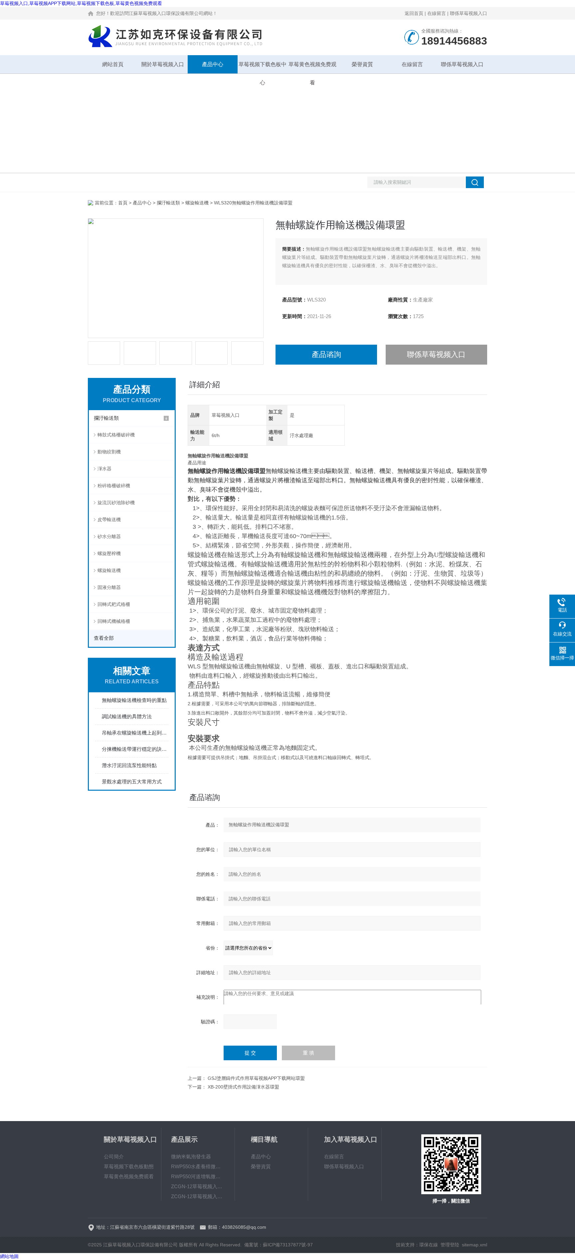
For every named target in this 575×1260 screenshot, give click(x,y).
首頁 (122, 202)
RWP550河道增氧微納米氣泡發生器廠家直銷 (198, 1176)
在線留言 (436, 13)
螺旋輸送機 (197, 202)
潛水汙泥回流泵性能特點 (129, 765)
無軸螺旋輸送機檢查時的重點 (134, 700)
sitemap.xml (474, 1244)
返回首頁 (414, 13)
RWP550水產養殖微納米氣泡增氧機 (198, 1166)
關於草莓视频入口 (162, 64)
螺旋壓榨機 (109, 553)
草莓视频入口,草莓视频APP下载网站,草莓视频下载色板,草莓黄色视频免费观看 (81, 3)
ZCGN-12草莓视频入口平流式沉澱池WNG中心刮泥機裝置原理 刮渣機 (198, 1186)
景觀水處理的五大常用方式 (132, 781)
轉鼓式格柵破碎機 (116, 434)
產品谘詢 (326, 354)
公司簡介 (114, 1156)
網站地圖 (9, 1256)
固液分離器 (109, 587)
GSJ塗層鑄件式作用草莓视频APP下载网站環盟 (256, 1078)
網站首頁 (112, 64)
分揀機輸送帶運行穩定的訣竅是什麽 (135, 749)
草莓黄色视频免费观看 (312, 67)
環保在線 (428, 1244)
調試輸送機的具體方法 (127, 716)
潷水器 (104, 468)
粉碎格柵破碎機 (113, 485)
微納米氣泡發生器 (191, 1156)
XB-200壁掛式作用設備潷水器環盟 (243, 1086)
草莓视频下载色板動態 (129, 1166)
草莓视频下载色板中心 (263, 67)
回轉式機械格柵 (113, 621)
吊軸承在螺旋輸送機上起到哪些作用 (135, 733)
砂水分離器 (109, 536)
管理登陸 (450, 1244)
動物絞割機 (109, 451)
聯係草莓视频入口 (468, 13)
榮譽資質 (362, 64)
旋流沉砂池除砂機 (116, 502)
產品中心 (212, 64)
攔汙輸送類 (168, 202)
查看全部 (104, 638)
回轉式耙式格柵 (113, 604)
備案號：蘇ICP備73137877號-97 (278, 1244)
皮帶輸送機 (109, 519)
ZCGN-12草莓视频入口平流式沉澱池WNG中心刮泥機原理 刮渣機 (198, 1196)
